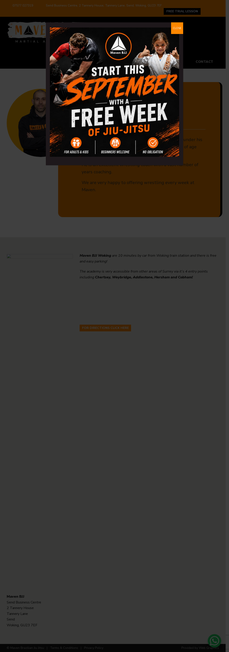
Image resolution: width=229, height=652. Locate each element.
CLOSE (177, 28)
